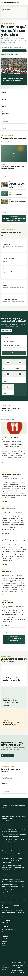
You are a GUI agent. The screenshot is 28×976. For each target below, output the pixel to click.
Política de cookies (17, 970)
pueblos (12, 54)
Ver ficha (5, 463)
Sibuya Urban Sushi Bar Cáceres (11, 474)
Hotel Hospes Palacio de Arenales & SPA (13, 541)
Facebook (4, 939)
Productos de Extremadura (9, 929)
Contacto (17, 967)
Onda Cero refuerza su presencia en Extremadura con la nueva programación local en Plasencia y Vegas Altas (13, 867)
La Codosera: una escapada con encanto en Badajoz (12, 167)
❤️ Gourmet (5, 931)
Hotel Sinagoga (6, 571)
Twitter (3, 943)
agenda (16, 54)
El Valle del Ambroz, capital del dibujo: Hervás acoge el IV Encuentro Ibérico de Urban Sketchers (13, 860)
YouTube (4, 945)
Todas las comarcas (5, 235)
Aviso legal (12, 972)
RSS (3, 948)
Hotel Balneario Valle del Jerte (10, 509)
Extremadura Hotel (7, 602)
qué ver (8, 54)
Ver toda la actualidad (6, 141)
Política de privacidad (17, 965)
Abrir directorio (5, 330)
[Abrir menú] (25, 3)
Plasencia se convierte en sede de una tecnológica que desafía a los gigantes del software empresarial (13, 853)
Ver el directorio (4, 414)
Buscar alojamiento (6, 755)
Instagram (4, 941)
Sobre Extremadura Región (17, 962)
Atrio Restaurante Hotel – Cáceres (11, 438)
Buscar (14, 50)
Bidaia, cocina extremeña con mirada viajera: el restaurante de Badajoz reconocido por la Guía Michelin (17, 185)
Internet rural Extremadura (15, 194)
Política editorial (21, 972)
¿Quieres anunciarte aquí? (6, 9)
